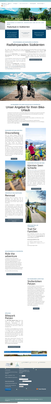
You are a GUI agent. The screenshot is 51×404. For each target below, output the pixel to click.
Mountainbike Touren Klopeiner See (14, 274)
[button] (9, 402)
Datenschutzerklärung (34, 399)
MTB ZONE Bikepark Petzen (14, 346)
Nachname (21, 377)
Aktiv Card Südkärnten (12, 32)
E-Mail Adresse (21, 383)
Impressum (27, 399)
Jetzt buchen (25, 124)
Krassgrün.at (7, 400)
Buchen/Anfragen (40, 3)
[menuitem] (3, 6)
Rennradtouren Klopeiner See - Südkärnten (14, 220)
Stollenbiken (36, 308)
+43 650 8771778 (8, 0)
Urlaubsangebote (33, 3)
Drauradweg (14, 66)
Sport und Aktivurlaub (23, 3)
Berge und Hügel (20, 59)
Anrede (20, 375)
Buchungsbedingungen (19, 399)
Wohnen (9, 3)
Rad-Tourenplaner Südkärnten (25, 33)
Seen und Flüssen (12, 59)
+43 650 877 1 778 (11, 375)
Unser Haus (3, 3)
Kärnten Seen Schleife (39, 32)
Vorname (20, 381)
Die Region (15, 3)
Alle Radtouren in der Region (35, 59)
